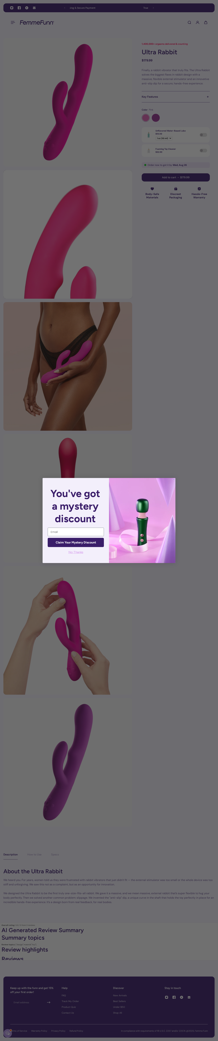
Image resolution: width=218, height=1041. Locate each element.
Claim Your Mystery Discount (76, 542)
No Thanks (75, 552)
